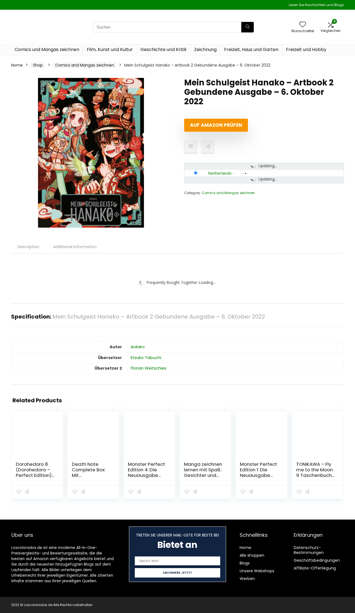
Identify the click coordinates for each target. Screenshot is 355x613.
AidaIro (138, 347)
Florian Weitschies (148, 368)
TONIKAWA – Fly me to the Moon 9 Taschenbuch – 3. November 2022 (314, 475)
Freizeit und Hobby (306, 49)
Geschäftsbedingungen (317, 560)
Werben (247, 578)
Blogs (245, 563)
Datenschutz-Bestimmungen (309, 550)
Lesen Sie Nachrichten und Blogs (316, 4)
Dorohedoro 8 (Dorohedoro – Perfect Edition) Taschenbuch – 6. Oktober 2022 (34, 475)
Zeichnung (205, 49)
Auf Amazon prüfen (216, 125)
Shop (38, 65)
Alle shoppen (252, 555)
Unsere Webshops (257, 571)
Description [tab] (28, 247)
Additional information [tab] (75, 247)
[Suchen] (247, 27)
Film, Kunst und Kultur (110, 49)
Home (17, 65)
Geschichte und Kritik (163, 49)
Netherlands (220, 173)
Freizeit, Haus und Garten (251, 49)
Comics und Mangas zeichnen (47, 49)
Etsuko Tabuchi (146, 357)
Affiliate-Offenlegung (315, 568)
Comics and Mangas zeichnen (84, 65)
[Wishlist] (302, 24)
